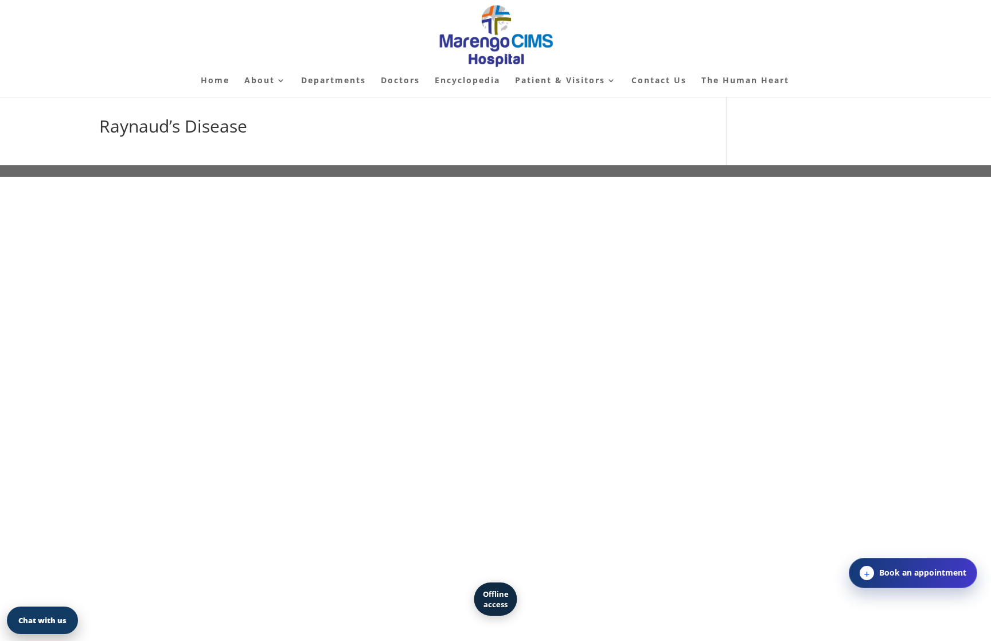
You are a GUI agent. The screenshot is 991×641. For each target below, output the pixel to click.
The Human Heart (745, 81)
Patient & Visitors (560, 81)
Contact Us (658, 81)
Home (215, 81)
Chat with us (42, 620)
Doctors (400, 81)
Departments (333, 81)
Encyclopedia (467, 81)
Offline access (496, 599)
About (259, 81)
